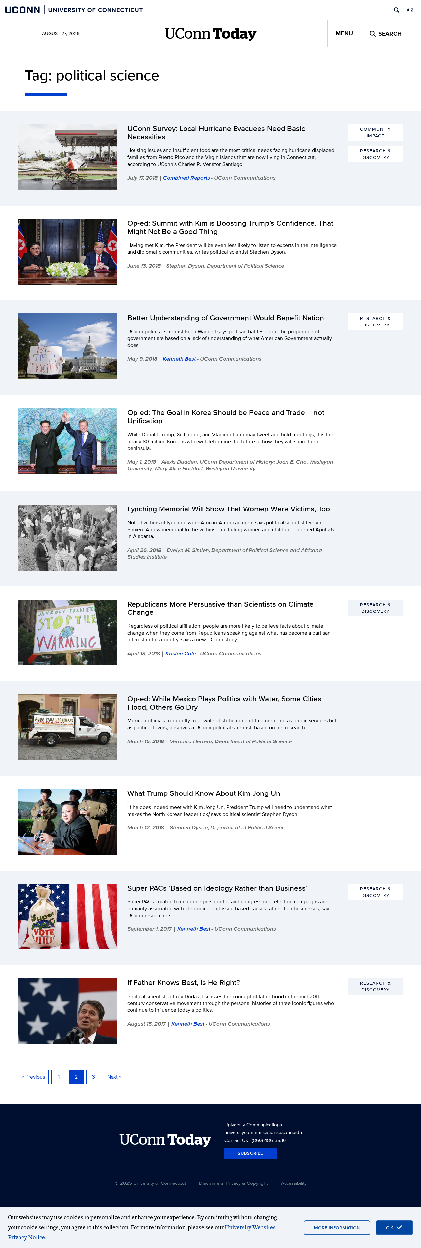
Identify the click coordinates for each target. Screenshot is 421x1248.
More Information (337, 1227)
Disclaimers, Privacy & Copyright (233, 1183)
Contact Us (236, 1140)
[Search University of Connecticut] (396, 10)
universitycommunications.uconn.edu (263, 1132)
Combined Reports (186, 178)
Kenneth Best (179, 359)
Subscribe (250, 1153)
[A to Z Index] (410, 10)
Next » (114, 1076)
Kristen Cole (180, 653)
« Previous (33, 1076)
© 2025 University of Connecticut (150, 1183)
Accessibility (294, 1183)
